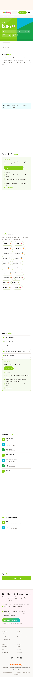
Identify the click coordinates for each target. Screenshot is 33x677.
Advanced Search (22, 637)
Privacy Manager (26, 672)
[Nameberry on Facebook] (15, 658)
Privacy (19, 672)
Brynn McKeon (7, 22)
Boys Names (5, 637)
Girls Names (5, 634)
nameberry (16, 664)
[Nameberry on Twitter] (12, 658)
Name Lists (20, 634)
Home (3, 16)
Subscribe (22, 12)
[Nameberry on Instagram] (21, 658)
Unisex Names (6, 639)
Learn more (9, 187)
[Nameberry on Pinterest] (18, 658)
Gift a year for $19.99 (11, 620)
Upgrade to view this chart (13, 168)
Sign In (4, 649)
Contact (19, 652)
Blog (18, 646)
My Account (5, 652)
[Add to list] (13, 26)
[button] (16, 578)
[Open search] (14, 12)
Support (16, 674)
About (19, 649)
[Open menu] (29, 12)
